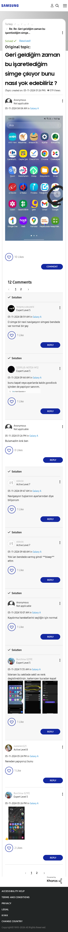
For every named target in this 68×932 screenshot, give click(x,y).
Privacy (6, 903)
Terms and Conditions (16, 897)
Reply (50, 345)
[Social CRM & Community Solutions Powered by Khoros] (54, 879)
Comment (52, 266)
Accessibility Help (13, 891)
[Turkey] (9, 5)
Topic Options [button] (57, 32)
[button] (57, 100)
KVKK (5, 915)
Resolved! (25, 41)
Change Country (12, 921)
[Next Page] (27, 289)
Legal (5, 909)
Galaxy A (34, 108)
